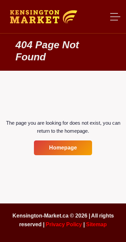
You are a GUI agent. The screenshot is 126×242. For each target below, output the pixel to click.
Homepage (63, 147)
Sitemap (96, 224)
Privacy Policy (64, 224)
